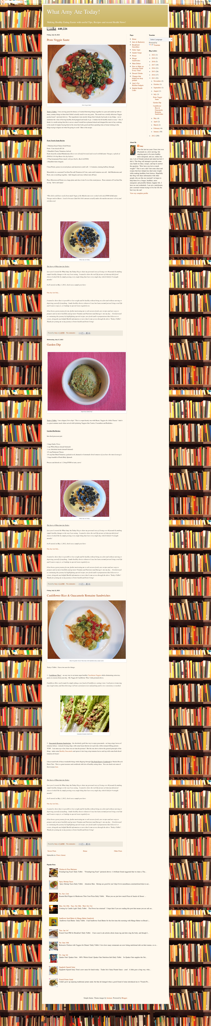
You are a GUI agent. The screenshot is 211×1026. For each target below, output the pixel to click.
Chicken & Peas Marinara (68, 869)
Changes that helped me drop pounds (137, 78)
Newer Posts (51, 851)
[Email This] (80, 333)
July (155, 94)
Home (85, 851)
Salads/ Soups (137, 53)
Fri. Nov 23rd (64, 894)
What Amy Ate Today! (73, 11)
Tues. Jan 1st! (64, 930)
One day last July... (53, 292)
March (156, 125)
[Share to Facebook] (87, 333)
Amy (141, 146)
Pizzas (134, 55)
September (157, 87)
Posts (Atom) (61, 855)
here (56, 767)
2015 (154, 71)
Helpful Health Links (137, 89)
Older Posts (118, 851)
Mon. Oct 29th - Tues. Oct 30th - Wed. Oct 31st (75, 906)
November (157, 81)
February (157, 128)
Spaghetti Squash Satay (67, 967)
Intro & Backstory (138, 42)
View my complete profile (139, 193)
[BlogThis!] (82, 333)
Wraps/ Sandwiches (136, 59)
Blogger (124, 998)
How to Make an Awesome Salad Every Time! (138, 68)
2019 (154, 58)
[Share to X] (84, 333)
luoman (109, 998)
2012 (154, 136)
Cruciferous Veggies (94, 675)
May (155, 118)
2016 (154, 68)
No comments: (71, 333)
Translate (157, 45)
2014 (154, 75)
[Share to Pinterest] (89, 333)
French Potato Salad (66, 979)
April (156, 121)
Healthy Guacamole (66, 751)
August (156, 91)
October (157, 84)
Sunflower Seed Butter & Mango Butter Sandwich (76, 918)
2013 (154, 78)
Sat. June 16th (64, 942)
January (156, 131)
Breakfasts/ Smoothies (136, 46)
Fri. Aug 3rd (63, 955)
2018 (154, 61)
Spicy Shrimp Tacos (66, 881)
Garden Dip (54, 344)
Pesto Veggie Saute (58, 40)
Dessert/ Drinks (137, 73)
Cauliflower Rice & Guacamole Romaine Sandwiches (78, 595)
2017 (154, 65)
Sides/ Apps (136, 50)
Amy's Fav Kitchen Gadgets (137, 84)
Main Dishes (136, 63)
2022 (154, 55)
